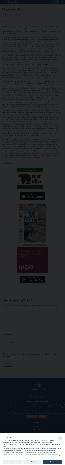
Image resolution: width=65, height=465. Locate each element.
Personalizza (12, 462)
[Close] (60, 438)
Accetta (52, 462)
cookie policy (55, 455)
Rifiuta (32, 462)
